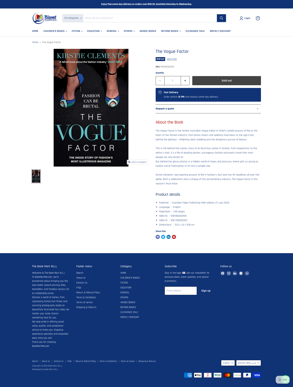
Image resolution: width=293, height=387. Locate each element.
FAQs (78, 287)
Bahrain (247, 362)
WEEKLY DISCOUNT (220, 31)
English (226, 362)
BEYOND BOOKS (170, 31)
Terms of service (84, 302)
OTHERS (128, 31)
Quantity (160, 73)
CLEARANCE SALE (195, 31)
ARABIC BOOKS (148, 31)
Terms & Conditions (86, 297)
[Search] (221, 18)
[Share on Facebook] (158, 237)
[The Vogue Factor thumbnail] (36, 176)
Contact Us (81, 282)
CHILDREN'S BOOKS (54, 31)
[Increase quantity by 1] (185, 80)
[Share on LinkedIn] (169, 237)
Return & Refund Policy (88, 292)
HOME (35, 31)
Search (79, 272)
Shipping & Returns (86, 307)
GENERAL (112, 31)
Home (35, 42)
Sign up (205, 291)
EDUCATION (93, 31)
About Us (80, 277)
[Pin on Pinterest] (174, 237)
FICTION (76, 31)
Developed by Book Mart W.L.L (45, 369)
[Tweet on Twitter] (163, 237)
